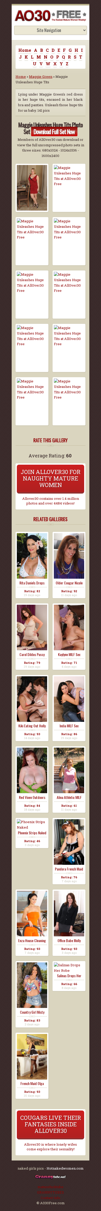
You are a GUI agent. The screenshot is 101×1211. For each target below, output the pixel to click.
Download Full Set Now (54, 131)
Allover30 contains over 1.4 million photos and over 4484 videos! (50, 501)
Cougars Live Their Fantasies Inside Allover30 (50, 1124)
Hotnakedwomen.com (65, 1168)
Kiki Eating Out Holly (32, 725)
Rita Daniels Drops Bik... (32, 582)
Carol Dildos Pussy (32, 654)
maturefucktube (50, 1186)
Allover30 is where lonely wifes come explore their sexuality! (50, 1146)
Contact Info (50, 1197)
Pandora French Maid (69, 869)
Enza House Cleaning (32, 940)
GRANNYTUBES (50, 1192)
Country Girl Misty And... (32, 1012)
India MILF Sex (69, 725)
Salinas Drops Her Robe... (69, 975)
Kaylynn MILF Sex (69, 654)
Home (24, 50)
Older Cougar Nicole (69, 582)
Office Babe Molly (69, 940)
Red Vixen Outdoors (32, 797)
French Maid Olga (32, 1083)
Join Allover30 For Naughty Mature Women (51, 478)
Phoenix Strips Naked (32, 832)
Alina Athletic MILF (69, 797)
